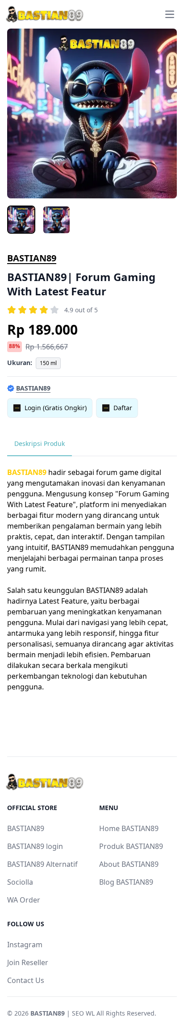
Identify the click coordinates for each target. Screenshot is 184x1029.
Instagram (24, 944)
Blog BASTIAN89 (126, 882)
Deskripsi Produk (39, 443)
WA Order (23, 900)
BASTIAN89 (31, 258)
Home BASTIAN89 (129, 828)
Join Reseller (27, 962)
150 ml (48, 363)
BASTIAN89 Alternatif (42, 864)
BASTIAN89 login (35, 846)
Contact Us (25, 980)
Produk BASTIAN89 (131, 846)
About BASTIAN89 (129, 864)
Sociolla (20, 882)
